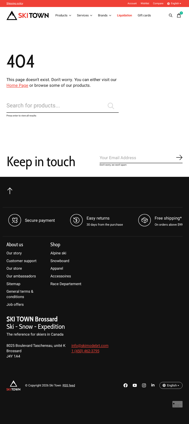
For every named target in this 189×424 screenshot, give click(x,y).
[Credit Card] (177, 406)
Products (61, 15)
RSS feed (69, 385)
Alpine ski (58, 253)
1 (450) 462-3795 (85, 351)
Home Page (17, 85)
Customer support (21, 261)
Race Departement (65, 284)
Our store (14, 268)
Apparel (56, 268)
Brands (103, 15)
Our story (14, 253)
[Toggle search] (170, 15)
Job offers (15, 304)
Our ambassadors (21, 276)
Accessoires (60, 276)
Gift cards (144, 15)
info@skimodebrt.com (90, 345)
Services (83, 15)
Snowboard (59, 261)
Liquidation (124, 15)
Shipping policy (14, 3)
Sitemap (13, 284)
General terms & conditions (19, 294)
